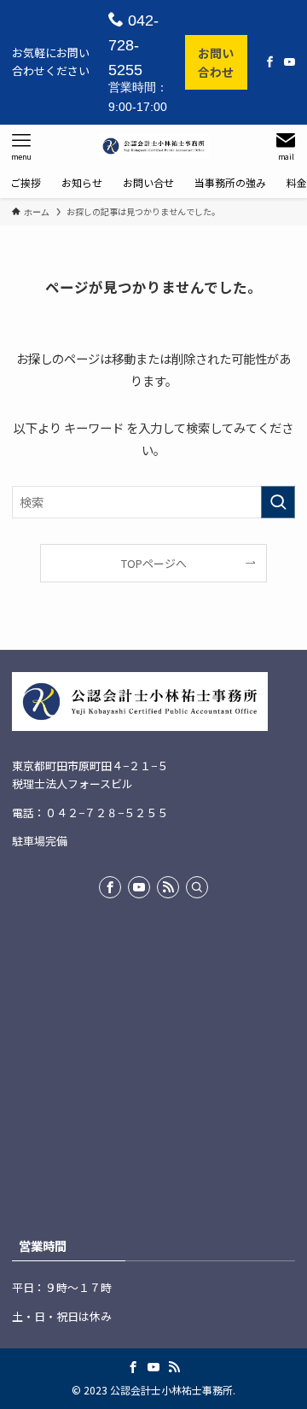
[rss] (168, 887)
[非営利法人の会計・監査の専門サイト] (153, 146)
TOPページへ (154, 563)
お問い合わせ (216, 62)
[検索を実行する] (278, 502)
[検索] (197, 887)
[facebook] (110, 887)
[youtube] (139, 887)
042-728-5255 (133, 45)
